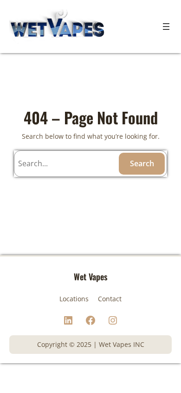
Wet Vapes (90, 276)
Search (142, 163)
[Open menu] (166, 26)
